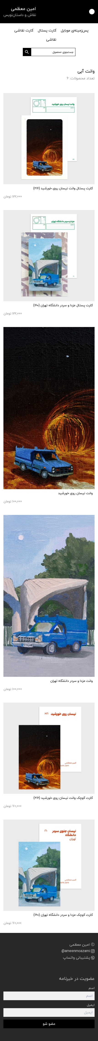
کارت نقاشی (23, 30)
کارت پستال (47, 30)
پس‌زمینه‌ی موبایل (74, 30)
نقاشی (51, 39)
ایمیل (91, 1005)
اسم (92, 988)
